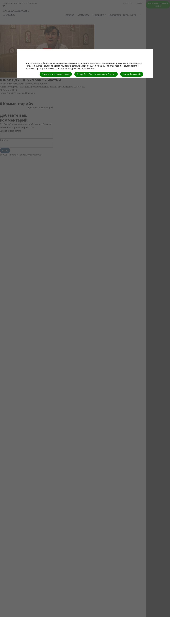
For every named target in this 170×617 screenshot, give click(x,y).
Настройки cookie (131, 74)
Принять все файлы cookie (56, 74)
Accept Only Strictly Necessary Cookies (96, 74)
